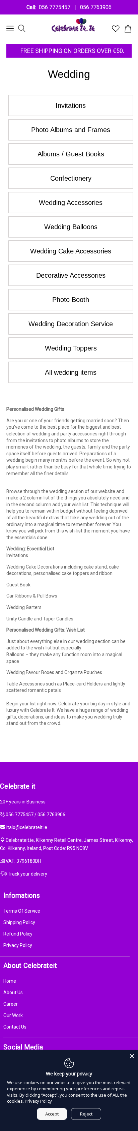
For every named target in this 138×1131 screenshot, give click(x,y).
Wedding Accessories (70, 202)
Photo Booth (70, 299)
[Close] (132, 1056)
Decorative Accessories (71, 275)
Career (10, 1004)
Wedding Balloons (70, 227)
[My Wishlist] (116, 30)
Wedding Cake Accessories (70, 251)
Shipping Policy (19, 922)
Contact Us (14, 1027)
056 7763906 (94, 7)
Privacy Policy (17, 945)
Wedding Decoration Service (70, 324)
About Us (13, 992)
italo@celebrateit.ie (26, 827)
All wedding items (70, 372)
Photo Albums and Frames (70, 129)
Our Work (13, 1015)
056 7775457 (56, 7)
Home (9, 981)
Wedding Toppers (71, 348)
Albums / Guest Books (71, 154)
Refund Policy (17, 934)
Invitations (71, 105)
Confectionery (70, 178)
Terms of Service (21, 911)
